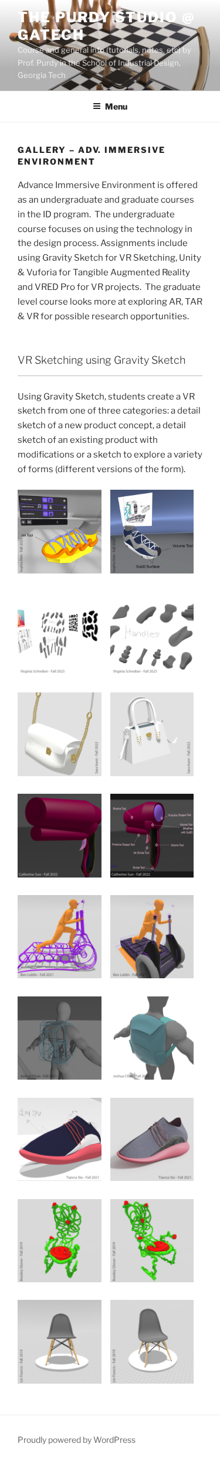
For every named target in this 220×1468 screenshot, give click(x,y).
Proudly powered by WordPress (77, 1440)
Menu (116, 106)
